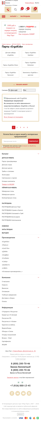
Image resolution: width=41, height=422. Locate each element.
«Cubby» (5, 261)
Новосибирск (29, 3)
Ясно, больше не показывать (13, 117)
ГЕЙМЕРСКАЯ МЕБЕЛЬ (9, 188)
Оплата (7, 3)
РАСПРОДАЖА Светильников (11, 220)
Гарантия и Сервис (11, 5)
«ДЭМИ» (5, 251)
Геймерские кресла (8, 194)
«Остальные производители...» (12, 271)
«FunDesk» (5, 258)
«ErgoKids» (5, 241)
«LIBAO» (4, 268)
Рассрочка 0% (6, 318)
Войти (37, 3)
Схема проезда (20, 359)
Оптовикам (5, 291)
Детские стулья (7, 165)
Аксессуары (6, 175)
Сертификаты (6, 341)
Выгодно (5, 233)
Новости (5, 285)
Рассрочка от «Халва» (9, 321)
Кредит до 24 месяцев (9, 315)
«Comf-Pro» (5, 248)
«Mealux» (5, 245)
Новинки (5, 226)
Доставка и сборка (8, 298)
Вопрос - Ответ (7, 338)
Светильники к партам (9, 178)
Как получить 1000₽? (27, 34)
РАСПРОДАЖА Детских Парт (11, 207)
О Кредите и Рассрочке (9, 311)
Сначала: (5, 90)
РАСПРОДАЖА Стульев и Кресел (12, 210)
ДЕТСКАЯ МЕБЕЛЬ (8, 158)
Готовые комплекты (8, 181)
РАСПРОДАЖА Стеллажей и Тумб (12, 213)
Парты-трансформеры (9, 161)
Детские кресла (7, 168)
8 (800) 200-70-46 (20, 363)
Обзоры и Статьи (7, 331)
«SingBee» (5, 255)
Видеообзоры (6, 328)
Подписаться (33, 141)
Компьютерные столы (9, 198)
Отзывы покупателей (9, 335)
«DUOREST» (6, 265)
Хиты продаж (7, 229)
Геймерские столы (8, 191)
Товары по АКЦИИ (8, 184)
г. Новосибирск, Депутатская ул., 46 (24, 351)
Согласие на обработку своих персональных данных (19, 146)
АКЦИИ (4, 345)
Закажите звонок (12, 377)
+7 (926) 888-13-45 (20, 385)
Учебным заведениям (9, 295)
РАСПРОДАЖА (7, 203)
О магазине (6, 281)
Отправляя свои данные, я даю (19, 146)
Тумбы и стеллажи (8, 171)
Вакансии (5, 288)
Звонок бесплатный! (20, 366)
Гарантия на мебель (8, 325)
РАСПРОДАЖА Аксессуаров (11, 217)
